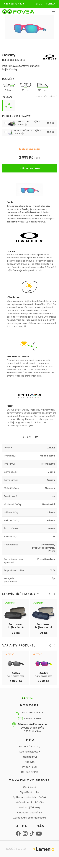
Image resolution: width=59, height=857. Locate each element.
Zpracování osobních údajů (29, 817)
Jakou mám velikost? (46, 96)
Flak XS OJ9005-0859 (15, 676)
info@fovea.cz (32, 718)
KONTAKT (51, 3)
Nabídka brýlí (29, 756)
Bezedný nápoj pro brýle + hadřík (27, 132)
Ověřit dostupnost (29, 168)
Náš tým (29, 762)
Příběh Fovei (29, 767)
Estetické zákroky (29, 746)
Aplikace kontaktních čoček (29, 797)
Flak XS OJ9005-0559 (43, 676)
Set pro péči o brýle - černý (29, 123)
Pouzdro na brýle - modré (43, 626)
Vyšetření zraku (29, 792)
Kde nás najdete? (29, 751)
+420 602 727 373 (13, 3)
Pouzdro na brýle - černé (16, 626)
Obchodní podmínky (29, 812)
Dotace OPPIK (29, 772)
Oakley (51, 447)
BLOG (39, 3)
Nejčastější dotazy (29, 807)
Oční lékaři (29, 787)
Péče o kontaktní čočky (29, 802)
